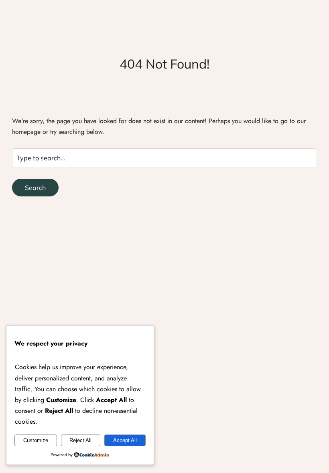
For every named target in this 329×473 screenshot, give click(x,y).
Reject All (80, 440)
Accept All (125, 440)
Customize (35, 440)
